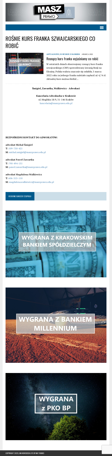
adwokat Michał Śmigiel (19, 144)
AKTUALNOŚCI (52, 54)
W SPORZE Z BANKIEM (70, 54)
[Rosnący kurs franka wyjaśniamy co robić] (24, 72)
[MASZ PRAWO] (56, 12)
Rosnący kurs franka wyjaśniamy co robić (72, 58)
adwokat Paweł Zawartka (20, 159)
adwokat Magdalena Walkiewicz (24, 174)
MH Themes (40, 453)
